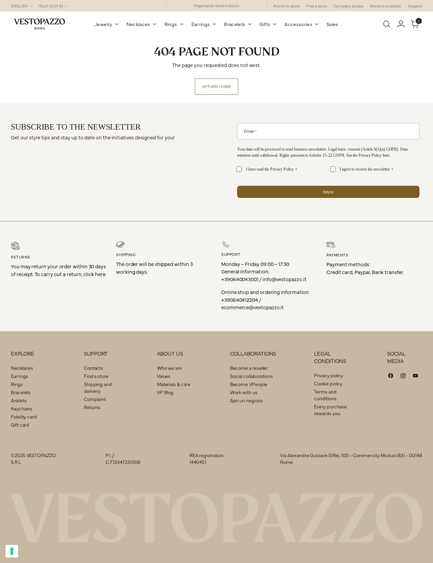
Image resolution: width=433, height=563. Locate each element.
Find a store (96, 376)
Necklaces (22, 367)
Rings (17, 384)
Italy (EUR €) (50, 5)
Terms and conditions (325, 395)
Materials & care (173, 384)
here (386, 155)
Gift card (20, 424)
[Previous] (166, 6)
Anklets (18, 400)
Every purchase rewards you (330, 409)
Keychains (21, 408)
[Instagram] (403, 377)
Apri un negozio (246, 400)
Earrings (19, 376)
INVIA (328, 192)
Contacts (93, 367)
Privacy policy (328, 375)
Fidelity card (24, 416)
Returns (92, 407)
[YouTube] (415, 377)
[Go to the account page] (401, 24)
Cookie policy (328, 383)
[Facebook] (390, 377)
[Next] (266, 6)
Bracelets (21, 392)
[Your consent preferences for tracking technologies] (11, 551)
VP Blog (165, 392)
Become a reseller (249, 367)
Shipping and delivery (98, 387)
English (19, 5)
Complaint (95, 399)
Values (164, 376)
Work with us (243, 392)
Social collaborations (251, 376)
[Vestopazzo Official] (39, 24)
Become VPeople (248, 384)
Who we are (169, 367)
